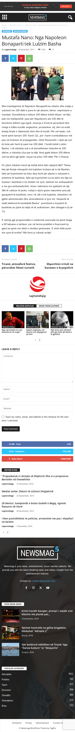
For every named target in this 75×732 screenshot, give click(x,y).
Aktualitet (6, 674)
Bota (4, 706)
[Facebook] (5, 58)
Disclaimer (16, 722)
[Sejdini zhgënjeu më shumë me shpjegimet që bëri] (37, 319)
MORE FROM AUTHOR (49, 306)
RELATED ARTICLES (25, 306)
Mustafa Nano (16, 25)
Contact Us (58, 722)
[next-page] (39, 340)
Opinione (7, 31)
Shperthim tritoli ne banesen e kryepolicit (59, 265)
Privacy (28, 722)
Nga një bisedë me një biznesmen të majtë (12, 331)
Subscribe (66, 458)
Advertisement (42, 722)
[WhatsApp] (29, 58)
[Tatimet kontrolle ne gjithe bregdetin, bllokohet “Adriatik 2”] (10, 632)
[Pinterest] (21, 58)
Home (4, 25)
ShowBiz (6, 695)
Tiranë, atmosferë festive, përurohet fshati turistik (19, 265)
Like (69, 444)
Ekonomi (6, 690)
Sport (4, 684)
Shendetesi (7, 700)
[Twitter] (13, 58)
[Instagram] (34, 588)
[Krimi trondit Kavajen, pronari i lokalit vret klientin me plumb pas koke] (10, 615)
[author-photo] (37, 284)
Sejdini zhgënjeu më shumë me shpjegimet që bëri (36, 332)
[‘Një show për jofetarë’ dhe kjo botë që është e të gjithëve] (62, 319)
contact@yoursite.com (43, 581)
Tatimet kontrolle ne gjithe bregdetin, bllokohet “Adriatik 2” (44, 629)
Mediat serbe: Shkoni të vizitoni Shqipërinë (27, 491)
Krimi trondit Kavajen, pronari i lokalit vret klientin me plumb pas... (47, 612)
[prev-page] (35, 340)
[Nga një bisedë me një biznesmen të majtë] (13, 319)
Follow (67, 451)
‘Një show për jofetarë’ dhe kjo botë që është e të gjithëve (61, 332)
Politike (5, 679)
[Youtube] (48, 588)
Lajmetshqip (10, 49)
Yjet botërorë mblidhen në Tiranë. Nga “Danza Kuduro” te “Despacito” (45, 646)
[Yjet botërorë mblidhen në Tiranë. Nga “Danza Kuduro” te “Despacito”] (10, 649)
